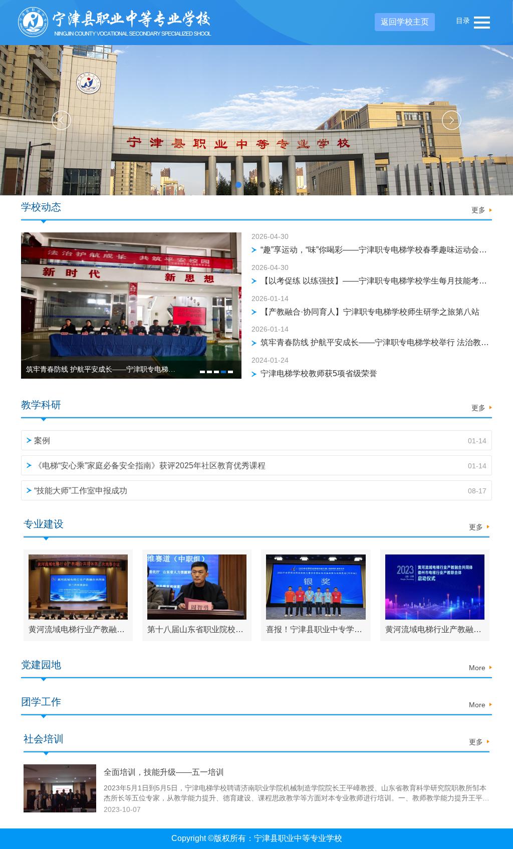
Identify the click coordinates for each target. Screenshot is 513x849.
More (477, 668)
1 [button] (202, 372)
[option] (256, 120)
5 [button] (230, 372)
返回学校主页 (405, 22)
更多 (478, 210)
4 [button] (223, 372)
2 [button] (209, 372)
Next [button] (451, 120)
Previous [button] (61, 120)
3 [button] (216, 372)
